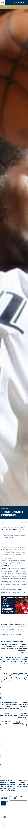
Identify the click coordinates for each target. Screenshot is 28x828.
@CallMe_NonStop (7, 702)
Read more (20, 555)
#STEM (6, 782)
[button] (14, 3)
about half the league (10, 549)
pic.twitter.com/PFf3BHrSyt (12, 661)
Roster (18, 7)
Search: (7, 801)
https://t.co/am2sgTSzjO (10, 708)
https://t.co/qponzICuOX (9, 648)
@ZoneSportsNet (12, 678)
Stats (22, 7)
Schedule (13, 7)
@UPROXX (11, 789)
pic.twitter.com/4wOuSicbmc (13, 680)
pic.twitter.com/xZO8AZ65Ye (11, 724)
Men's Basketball (5, 7)
